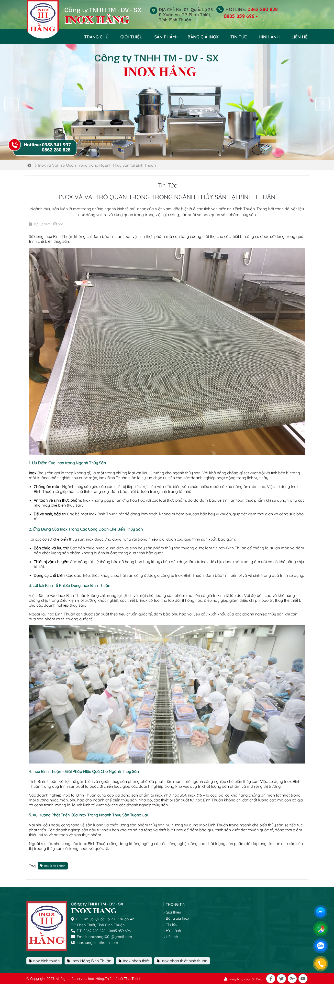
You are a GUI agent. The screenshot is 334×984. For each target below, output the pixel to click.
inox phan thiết (135, 960)
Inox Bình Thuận (59, 236)
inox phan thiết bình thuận (183, 960)
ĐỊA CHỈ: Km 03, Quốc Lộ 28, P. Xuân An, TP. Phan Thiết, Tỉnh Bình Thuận (186, 14)
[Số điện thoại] (321, 964)
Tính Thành (132, 978)
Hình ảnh (269, 36)
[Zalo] (321, 946)
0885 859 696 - (241, 16)
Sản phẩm (165, 36)
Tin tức (238, 36)
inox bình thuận (46, 960)
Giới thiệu (131, 36)
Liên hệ (299, 36)
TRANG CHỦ (96, 36)
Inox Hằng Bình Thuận (91, 960)
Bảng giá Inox (203, 36)
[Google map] (321, 929)
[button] (322, 104)
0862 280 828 (262, 9)
